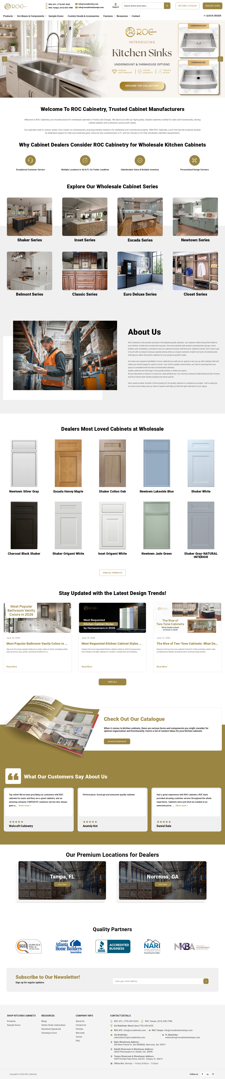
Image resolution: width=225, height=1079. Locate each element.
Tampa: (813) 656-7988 (61, 8)
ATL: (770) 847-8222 (59, 4)
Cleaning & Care (49, 1033)
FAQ (78, 1040)
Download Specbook (117, 741)
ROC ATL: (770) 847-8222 (126, 1021)
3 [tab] (117, 838)
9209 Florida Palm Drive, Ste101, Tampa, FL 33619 (138, 1059)
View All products (112, 572)
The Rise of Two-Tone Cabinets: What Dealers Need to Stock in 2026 (187, 643)
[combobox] (146, 5)
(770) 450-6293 (146, 1026)
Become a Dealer (187, 6)
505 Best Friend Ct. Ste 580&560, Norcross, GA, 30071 (140, 1044)
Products (11, 1021)
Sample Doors (13, 1025)
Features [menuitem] (108, 16)
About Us (80, 1021)
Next (220, 59)
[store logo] (16, 6)
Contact (136, 16)
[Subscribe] (206, 981)
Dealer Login (212, 6)
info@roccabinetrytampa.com (91, 7)
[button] (115, 5)
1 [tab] (107, 838)
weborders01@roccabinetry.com (129, 1037)
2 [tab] (112, 838)
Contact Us (81, 1025)
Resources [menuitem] (122, 16)
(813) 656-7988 (164, 1021)
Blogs (44, 1021)
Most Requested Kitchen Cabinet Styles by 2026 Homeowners (112, 643)
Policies (79, 1029)
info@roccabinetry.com (88, 4)
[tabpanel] (39, 810)
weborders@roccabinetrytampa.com (182, 1037)
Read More (12, 666)
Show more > (25, 805)
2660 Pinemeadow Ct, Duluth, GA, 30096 (133, 1052)
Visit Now (62, 884)
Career (79, 1037)
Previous (4, 59)
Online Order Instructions (53, 1025)
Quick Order (213, 15)
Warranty (80, 1033)
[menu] (72, 16)
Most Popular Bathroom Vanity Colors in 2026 (37, 643)
